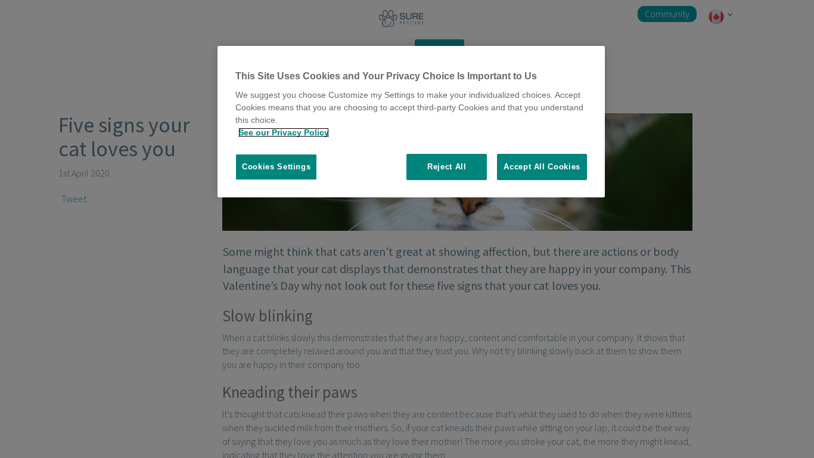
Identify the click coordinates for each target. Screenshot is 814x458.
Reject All (447, 166)
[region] (411, 122)
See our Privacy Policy (283, 132)
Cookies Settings (276, 166)
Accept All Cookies (542, 166)
